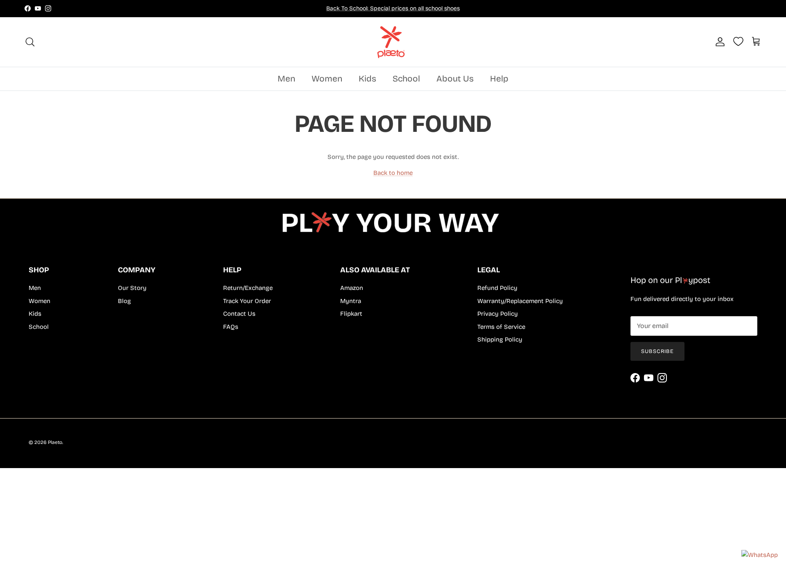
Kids (367, 78)
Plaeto (55, 442)
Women (327, 78)
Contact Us (239, 313)
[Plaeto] (393, 42)
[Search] (30, 41)
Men (286, 78)
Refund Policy (497, 288)
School (406, 78)
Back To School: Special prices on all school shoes (393, 8)
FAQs (230, 326)
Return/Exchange (248, 288)
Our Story (132, 288)
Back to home (393, 173)
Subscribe (657, 351)
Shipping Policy (499, 339)
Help (499, 78)
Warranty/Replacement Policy (520, 301)
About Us (455, 78)
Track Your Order (247, 301)
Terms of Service (501, 326)
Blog (124, 301)
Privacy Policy (497, 313)
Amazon (351, 288)
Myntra (350, 301)
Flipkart (351, 313)
